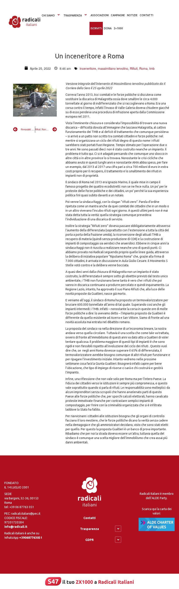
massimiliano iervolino (113, 68)
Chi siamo (48, 15)
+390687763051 (30, 537)
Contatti (89, 518)
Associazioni (100, 15)
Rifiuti (134, 68)
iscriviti (96, 28)
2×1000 (118, 28)
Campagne (118, 15)
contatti (146, 15)
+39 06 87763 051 (21, 507)
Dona (108, 28)
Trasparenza (73, 15)
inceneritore (88, 68)
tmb (152, 68)
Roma (143, 68)
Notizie (132, 15)
